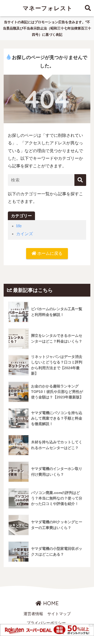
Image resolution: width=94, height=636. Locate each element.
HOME (50, 603)
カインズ (24, 234)
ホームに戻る (49, 253)
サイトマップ (59, 614)
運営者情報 (33, 614)
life (19, 226)
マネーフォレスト (48, 7)
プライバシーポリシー (46, 623)
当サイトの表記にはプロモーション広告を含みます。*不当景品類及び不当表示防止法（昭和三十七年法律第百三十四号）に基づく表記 (47, 28)
